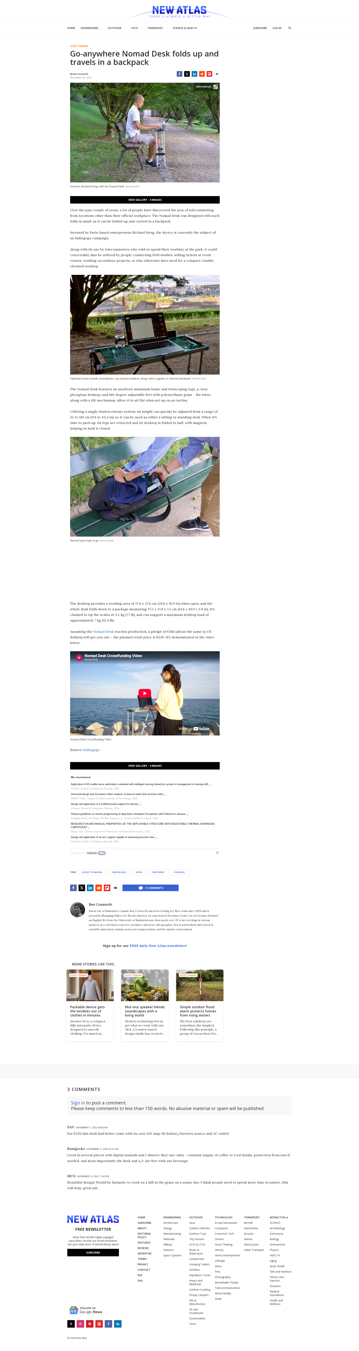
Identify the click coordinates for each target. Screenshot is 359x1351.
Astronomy (276, 1233)
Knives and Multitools (195, 1282)
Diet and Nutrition (281, 1271)
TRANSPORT (155, 28)
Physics (274, 1250)
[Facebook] (179, 74)
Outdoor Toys (197, 1233)
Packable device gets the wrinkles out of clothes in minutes (87, 1011)
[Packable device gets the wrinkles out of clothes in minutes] (90, 985)
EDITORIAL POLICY (144, 1235)
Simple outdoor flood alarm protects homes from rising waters (198, 1011)
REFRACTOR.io (279, 1217)
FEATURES (144, 1242)
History (219, 1250)
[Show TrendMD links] (217, 852)
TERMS (142, 1259)
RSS (140, 1275)
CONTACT (144, 1269)
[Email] (217, 74)
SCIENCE (275, 1223)
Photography (223, 1277)
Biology (274, 1239)
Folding (179, 872)
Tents (192, 1324)
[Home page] (179, 11)
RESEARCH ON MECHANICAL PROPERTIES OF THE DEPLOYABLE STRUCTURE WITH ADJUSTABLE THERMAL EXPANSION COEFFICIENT (142, 825)
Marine (248, 1239)
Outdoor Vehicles (199, 1228)
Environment (277, 1244)
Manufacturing (172, 1233)
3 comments (154, 888)
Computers (221, 1228)
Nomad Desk (103, 631)
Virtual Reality (223, 1293)
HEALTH (275, 1255)
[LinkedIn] (194, 74)
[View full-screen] (215, 87)
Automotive (251, 1228)
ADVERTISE (145, 1253)
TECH (134, 28)
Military (167, 1244)
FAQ (140, 1280)
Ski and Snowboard (196, 1311)
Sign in (78, 1103)
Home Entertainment (227, 1255)
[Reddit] (202, 74)
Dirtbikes (194, 1269)
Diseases (275, 1286)
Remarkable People (226, 1282)
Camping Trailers (199, 1264)
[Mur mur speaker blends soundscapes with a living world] (144, 985)
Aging (273, 1261)
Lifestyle (220, 1261)
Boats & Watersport (196, 1251)
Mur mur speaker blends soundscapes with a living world (145, 1011)
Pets (217, 1271)
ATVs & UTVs (197, 1244)
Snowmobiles (197, 1318)
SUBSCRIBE (260, 28)
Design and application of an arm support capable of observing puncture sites (112, 837)
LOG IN (277, 28)
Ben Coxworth (100, 904)
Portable (158, 872)
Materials (169, 1239)
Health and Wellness (276, 1302)
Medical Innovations (277, 1293)
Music (218, 1266)
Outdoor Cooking (199, 1289)
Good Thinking (79, 46)
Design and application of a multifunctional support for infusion (104, 804)
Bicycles (249, 1233)
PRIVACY (143, 1264)
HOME (71, 28)
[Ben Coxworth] (77, 909)
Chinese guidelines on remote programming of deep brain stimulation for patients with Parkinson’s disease (128, 814)
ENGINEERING (89, 28)
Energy (167, 1228)
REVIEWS (143, 1248)
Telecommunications (227, 1288)
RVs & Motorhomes (197, 1302)
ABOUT (142, 1228)
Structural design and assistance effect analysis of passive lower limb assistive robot (117, 794)
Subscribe (93, 1252)
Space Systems (172, 1255)
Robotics (168, 1250)
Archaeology (277, 1228)
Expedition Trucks (200, 1275)
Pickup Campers (199, 1295)
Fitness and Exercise (277, 1278)
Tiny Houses (196, 1239)
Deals (218, 1298)
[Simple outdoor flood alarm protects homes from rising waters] (199, 985)
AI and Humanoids (226, 1223)
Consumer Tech (224, 1233)
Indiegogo (91, 750)
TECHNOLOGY (224, 1217)
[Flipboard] (209, 74)
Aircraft (248, 1223)
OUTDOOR (114, 28)
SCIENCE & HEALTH (185, 28)
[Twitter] (187, 74)
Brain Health (277, 1266)
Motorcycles (251, 1244)
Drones (219, 1239)
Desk (139, 872)
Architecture (170, 1223)
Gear (192, 1223)
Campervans (196, 1259)
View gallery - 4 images (145, 199)
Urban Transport (254, 1250)
